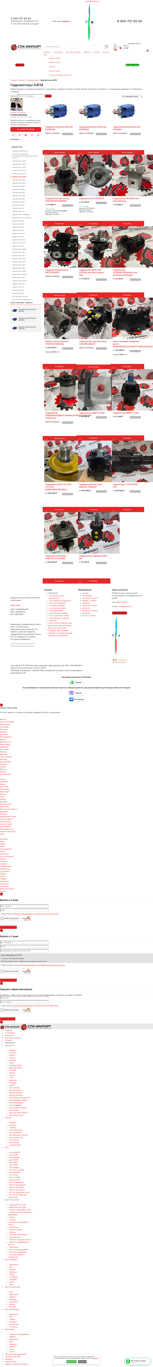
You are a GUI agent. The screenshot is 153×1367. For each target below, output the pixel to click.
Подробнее (94, 1358)
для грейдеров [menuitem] (15, 1105)
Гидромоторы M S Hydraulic (21, 218)
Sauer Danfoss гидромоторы (22, 299)
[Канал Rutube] (92, 22)
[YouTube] (32, 135)
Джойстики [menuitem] (14, 1227)
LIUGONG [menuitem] (13, 1279)
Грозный (3, 759)
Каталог (22, 80)
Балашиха (4, 729)
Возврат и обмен (55, 62)
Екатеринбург (5, 762)
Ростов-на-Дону (6, 856)
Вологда (3, 752)
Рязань (3, 859)
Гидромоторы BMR (18, 192)
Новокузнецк (5, 821)
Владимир (4, 747)
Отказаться (82, 1361)
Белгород (4, 734)
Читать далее (59, 152)
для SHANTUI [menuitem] (14, 1152)
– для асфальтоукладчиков (59, 601)
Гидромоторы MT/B (18, 240)
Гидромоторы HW (18, 211)
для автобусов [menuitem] (15, 1090)
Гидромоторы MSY (18, 233)
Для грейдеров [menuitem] (11, 1259)
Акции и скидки (54, 71)
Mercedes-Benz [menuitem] (15, 1068)
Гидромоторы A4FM (19, 177)
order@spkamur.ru (92, 1)
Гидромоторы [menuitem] (11, 1362)
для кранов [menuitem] (14, 1110)
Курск (2, 797)
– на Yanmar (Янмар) (56, 606)
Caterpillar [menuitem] (13, 1302)
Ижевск (3, 767)
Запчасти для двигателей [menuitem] (19, 1210)
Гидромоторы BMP (18, 189)
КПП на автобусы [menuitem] (16, 1187)
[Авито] (89, 22)
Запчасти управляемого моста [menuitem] (18, 1243)
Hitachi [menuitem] (12, 1304)
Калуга (3, 779)
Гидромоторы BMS (18, 195)
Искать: (13, 96)
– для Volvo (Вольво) (56, 603)
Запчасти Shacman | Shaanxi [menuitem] (16, 1364)
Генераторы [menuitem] (14, 1324)
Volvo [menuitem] (11, 1349)
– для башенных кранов (58, 613)
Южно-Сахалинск (7, 889)
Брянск (3, 739)
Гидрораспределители (20, 151)
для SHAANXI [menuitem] (14, 1172)
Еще (45, 55)
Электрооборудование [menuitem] (18, 1250)
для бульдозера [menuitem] (15, 1130)
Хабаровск (4, 881)
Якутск (3, 891)
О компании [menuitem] (10, 1033)
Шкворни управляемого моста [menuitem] (18, 1223)
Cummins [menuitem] (13, 1053)
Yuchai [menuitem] (12, 1075)
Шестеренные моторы (20, 296)
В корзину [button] (59, 223)
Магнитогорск (6, 804)
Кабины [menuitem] (8, 1118)
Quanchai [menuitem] (13, 1080)
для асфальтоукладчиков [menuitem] (19, 1098)
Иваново (3, 764)
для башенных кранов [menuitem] (18, 1100)
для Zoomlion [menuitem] (14, 1180)
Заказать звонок (119, 613)
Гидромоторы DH (18, 205)
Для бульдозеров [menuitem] (12, 1309)
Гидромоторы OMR (18, 265)
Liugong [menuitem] (12, 1127)
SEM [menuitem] (11, 1284)
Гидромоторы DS (18, 208)
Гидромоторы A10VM (19, 170)
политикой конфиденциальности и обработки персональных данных (35, 914)
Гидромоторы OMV (18, 284)
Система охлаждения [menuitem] (18, 1235)
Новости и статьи (89, 606)
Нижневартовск (6, 829)
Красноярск (5, 792)
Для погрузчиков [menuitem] (12, 1200)
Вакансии (86, 613)
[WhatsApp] (13, 135)
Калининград (5, 774)
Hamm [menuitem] (11, 1352)
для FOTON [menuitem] (14, 1160)
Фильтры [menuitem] (13, 1272)
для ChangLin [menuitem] (14, 1157)
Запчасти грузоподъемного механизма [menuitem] (20, 1213)
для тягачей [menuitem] (14, 1088)
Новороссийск (6, 824)
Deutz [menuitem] (11, 1063)
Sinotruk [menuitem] (12, 1060)
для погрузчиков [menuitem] (16, 1115)
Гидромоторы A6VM (19, 183)
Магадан (3, 802)
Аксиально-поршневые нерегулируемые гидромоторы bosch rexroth (25, 156)
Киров (2, 784)
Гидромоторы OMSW (19, 274)
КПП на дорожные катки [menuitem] (19, 1192)
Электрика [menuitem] (13, 1247)
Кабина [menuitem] (12, 1319)
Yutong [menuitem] (12, 1058)
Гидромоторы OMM (18, 258)
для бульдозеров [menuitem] (16, 1103)
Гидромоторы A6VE (18, 180)
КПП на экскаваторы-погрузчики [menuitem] (17, 1196)
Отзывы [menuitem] (8, 1040)
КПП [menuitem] (7, 1147)
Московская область (8, 809)
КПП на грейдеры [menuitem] (16, 1182)
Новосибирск (5, 826)
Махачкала (4, 807)
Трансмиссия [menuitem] (14, 1237)
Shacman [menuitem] (13, 1122)
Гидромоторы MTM (18, 243)
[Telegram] (19, 135)
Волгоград (4, 749)
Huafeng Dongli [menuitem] (15, 1065)
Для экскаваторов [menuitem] (12, 1287)
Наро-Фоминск (6, 819)
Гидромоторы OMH (18, 252)
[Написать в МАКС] (113, 636)
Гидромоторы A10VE (19, 167)
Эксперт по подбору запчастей (60, 75)
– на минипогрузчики (57, 608)
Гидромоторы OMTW (19, 281)
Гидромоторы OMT (18, 277)
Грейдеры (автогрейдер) (58, 630)
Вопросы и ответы (90, 611)
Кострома (4, 787)
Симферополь (6, 866)
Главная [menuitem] (8, 1030)
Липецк (3, 799)
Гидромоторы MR (18, 227)
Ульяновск (4, 884)
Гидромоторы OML (18, 255)
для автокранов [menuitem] (15, 1095)
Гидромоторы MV (18, 246)
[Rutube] (38, 135)
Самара (3, 861)
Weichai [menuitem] (12, 1050)
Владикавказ (5, 744)
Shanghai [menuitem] (13, 1083)
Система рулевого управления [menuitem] (16, 1255)
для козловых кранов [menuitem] (18, 1108)
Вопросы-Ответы (55, 58)
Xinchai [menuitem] (12, 1085)
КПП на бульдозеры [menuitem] (17, 1185)
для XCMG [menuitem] (13, 1155)
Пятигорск (4, 854)
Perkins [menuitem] (12, 1055)
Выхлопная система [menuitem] (17, 1207)
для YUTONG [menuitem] (14, 1177)
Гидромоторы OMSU (19, 271)
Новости (87, 52)
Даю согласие (71, 1361)
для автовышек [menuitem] (15, 1093)
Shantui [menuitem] (12, 1347)
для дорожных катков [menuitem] (18, 1135)
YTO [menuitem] (11, 1078)
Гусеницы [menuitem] (13, 1327)
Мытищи (3, 814)
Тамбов (3, 874)
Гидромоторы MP (18, 224)
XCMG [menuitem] (11, 1274)
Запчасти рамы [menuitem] (15, 1230)
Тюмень (3, 879)
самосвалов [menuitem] (14, 1142)
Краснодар (4, 789)
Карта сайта (15, 605)
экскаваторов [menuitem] (15, 1145)
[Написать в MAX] (86, 22)
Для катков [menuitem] (9, 1329)
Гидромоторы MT (18, 236)
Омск (2, 834)
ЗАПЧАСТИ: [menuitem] (10, 1043)
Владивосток (5, 742)
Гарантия (52, 66)
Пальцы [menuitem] (12, 1220)
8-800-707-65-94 (21, 18)
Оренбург (4, 839)
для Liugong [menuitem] (14, 1167)
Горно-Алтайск (6, 757)
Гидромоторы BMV (18, 202)
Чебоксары (4, 886)
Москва (3, 719)
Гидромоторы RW (18, 293)
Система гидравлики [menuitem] (18, 1252)
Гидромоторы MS (18, 230)
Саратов (3, 864)
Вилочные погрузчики (57, 628)
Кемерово (4, 782)
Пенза (2, 846)
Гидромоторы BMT (18, 199)
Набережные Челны (8, 816)
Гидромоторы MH (18, 221)
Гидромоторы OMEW (19, 249)
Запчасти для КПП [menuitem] (12, 1357)
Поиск (48, 96)
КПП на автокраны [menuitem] (17, 1190)
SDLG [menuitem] (11, 1282)
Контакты (106, 52)
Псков (2, 851)
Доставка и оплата (73, 52)
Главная (47, 52)
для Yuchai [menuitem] (13, 1175)
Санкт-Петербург (7, 722)
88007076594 (121, 602)
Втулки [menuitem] (12, 1217)
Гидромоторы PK (18, 287)
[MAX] (26, 135)
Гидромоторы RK (18, 290)
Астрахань (4, 727)
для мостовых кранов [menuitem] (18, 1113)
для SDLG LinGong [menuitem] (16, 1170)
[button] (45, 153)
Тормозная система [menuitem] (17, 1205)
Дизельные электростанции (60, 625)
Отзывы (96, 52)
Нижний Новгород (7, 831)
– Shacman (52, 620)
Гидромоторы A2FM (19, 173)
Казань (3, 772)
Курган (3, 794)
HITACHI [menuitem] (12, 1070)
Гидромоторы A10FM (19, 164)
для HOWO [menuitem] (13, 1165)
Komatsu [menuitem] (12, 1125)
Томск (2, 876)
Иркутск (3, 769)
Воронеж (3, 754)
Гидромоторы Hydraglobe (21, 214)
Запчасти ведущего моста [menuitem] (20, 1240)
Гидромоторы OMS (18, 268)
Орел (2, 841)
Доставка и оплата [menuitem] (13, 1038)
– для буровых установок (58, 618)
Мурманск (4, 812)
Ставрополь (5, 869)
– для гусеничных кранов (58, 615)
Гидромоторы (32, 80)
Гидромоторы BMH (18, 186)
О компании (58, 52)
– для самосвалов (55, 611)
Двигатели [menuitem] (9, 1045)
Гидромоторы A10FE (19, 161)
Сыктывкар (4, 871)
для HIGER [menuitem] (13, 1162)
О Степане (14, 139)
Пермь (2, 844)
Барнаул (3, 732)
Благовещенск (6, 737)
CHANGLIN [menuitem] (13, 1277)
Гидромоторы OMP (18, 262)
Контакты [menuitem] (9, 1035)
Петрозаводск (6, 849)
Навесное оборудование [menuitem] (19, 1334)
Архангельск (5, 724)
